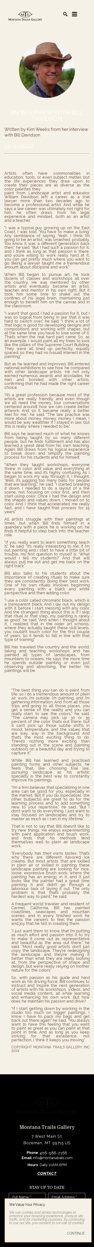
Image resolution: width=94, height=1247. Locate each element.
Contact (47, 1173)
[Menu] (74, 14)
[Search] (65, 14)
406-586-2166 (54, 1153)
